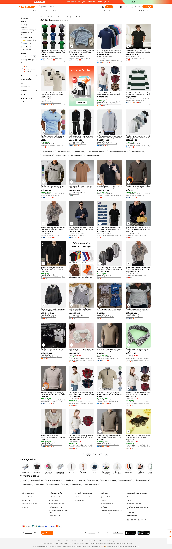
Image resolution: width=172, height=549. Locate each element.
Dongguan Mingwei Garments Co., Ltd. (51, 235)
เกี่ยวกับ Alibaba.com (28, 493)
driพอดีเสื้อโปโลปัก (79, 151)
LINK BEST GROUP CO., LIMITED (135, 58)
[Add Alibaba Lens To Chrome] (47, 533)
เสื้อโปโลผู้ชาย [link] (80, 17)
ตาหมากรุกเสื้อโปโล (27, 484)
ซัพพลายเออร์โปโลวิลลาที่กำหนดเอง (118, 151)
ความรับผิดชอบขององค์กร (29, 503)
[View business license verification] (102, 546)
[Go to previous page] (85, 454)
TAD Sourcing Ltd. (74, 194)
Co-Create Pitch (27, 500)
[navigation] (29, 236)
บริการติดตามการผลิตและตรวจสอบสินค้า (58, 511)
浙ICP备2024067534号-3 (132, 546)
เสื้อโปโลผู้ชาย (40, 484)
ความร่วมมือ (130, 512)
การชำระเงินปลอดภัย (54, 497)
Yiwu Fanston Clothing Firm (48, 317)
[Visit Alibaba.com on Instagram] (139, 519)
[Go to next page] (106, 454)
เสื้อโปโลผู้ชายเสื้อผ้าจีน (76, 155)
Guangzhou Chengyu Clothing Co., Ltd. (108, 60)
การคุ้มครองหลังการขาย (55, 507)
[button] (103, 7)
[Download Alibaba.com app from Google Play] (144, 533)
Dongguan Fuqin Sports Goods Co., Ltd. (51, 58)
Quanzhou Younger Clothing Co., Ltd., (51, 103)
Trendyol (105, 541)
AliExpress (60, 541)
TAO (100, 541)
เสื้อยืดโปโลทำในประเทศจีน (109, 480)
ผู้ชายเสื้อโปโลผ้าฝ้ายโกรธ (93, 155)
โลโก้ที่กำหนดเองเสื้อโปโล (37, 480)
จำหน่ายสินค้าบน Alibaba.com (135, 497)
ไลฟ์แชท (103, 500)
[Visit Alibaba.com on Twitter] (135, 519)
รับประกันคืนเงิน (53, 500)
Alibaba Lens (28, 533)
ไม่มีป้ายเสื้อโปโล (62, 155)
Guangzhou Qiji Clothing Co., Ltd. (78, 235)
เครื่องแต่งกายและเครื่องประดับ (55, 17)
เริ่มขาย (129, 500)
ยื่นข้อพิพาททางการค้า (107, 503)
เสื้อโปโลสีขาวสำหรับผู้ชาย (92, 484)
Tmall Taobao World (77, 541)
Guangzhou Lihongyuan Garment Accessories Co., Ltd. (109, 104)
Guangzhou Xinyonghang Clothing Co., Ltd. (109, 235)
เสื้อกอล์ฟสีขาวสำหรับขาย (138, 151)
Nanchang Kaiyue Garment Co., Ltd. (107, 144)
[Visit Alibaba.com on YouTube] (142, 519)
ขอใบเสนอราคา (79, 500)
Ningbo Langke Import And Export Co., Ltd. (52, 195)
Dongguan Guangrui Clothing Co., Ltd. (79, 58)
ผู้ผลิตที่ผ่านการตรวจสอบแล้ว (83, 497)
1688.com (67, 541)
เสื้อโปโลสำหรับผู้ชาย (54, 484)
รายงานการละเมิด (106, 514)
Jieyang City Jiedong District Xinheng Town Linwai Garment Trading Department (53, 277)
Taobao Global (93, 541)
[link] (169, 532)
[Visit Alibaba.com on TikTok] (146, 519)
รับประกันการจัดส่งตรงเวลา (56, 503)
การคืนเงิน (104, 507)
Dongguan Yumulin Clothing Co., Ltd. (136, 275)
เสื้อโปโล (66, 484)
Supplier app (92, 533)
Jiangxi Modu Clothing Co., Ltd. (105, 317)
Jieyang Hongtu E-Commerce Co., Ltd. (136, 195)
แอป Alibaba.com (118, 533)
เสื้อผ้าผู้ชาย (70, 17)
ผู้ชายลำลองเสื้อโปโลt (48, 155)
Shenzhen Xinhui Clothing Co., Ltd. (135, 100)
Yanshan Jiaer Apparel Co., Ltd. (134, 317)
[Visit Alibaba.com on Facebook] (128, 519)
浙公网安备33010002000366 (115, 546)
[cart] (126, 7)
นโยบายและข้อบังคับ (54, 515)
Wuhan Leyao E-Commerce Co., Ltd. (79, 317)
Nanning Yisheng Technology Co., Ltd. (51, 357)
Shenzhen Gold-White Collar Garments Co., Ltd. (109, 195)
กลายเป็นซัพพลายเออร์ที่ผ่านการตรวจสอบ (137, 507)
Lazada (86, 541)
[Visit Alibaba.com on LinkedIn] (132, 519)
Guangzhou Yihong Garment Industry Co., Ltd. (53, 145)
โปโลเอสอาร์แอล (94, 480)
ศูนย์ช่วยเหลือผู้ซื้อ (106, 497)
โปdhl (24, 480)
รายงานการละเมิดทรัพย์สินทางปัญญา (111, 510)
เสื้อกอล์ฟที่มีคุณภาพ (47, 151)
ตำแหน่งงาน (25, 507)
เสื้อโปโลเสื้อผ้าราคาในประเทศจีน (97, 151)
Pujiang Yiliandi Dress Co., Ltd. (77, 144)
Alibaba (42, 17)
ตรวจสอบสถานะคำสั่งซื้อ (134, 503)
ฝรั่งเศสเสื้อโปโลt (69, 480)
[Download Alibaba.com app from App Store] (130, 533)
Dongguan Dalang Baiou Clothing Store (136, 235)
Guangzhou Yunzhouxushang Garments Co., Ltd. (109, 277)
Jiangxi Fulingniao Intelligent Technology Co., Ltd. (138, 145)
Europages (112, 541)
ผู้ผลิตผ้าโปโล (82, 480)
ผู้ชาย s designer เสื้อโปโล (54, 480)
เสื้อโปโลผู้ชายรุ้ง (77, 484)
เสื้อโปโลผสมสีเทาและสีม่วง (142, 480)
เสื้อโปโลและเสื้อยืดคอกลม (64, 151)
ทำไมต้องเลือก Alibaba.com (29, 497)
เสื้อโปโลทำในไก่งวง (126, 480)
